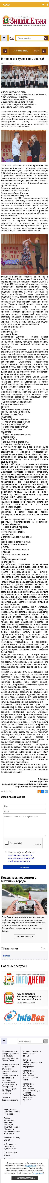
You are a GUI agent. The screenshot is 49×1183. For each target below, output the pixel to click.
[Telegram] (46, 791)
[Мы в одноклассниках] (47, 5)
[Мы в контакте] (43, 5)
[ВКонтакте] (42, 791)
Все (43, 948)
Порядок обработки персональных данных (32, 1053)
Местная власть (20, 50)
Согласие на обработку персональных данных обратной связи (30, 1075)
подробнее (30, 1165)
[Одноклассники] (39, 791)
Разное (6, 955)
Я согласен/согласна (25, 1178)
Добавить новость (24, 937)
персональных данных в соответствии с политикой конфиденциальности (21, 858)
